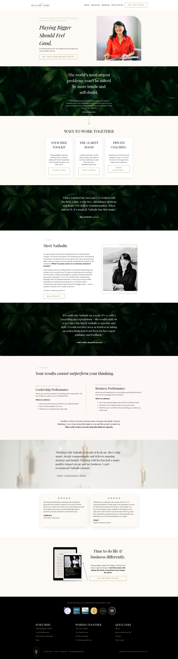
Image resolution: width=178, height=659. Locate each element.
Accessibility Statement (76, 651)
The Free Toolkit (81, 628)
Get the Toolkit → (59, 171)
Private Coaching (81, 636)
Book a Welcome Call (123, 632)
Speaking (105, 5)
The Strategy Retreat (83, 640)
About (86, 5)
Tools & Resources (42, 632)
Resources (95, 5)
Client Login (119, 640)
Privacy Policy (48, 651)
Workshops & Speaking (44, 636)
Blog (37, 640)
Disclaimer (63, 651)
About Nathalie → (54, 296)
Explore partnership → (119, 169)
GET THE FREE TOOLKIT (108, 578)
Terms (56, 651)
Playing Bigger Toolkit (44, 628)
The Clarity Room (81, 632)
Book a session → (89, 171)
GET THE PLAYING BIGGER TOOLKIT (58, 57)
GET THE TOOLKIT (136, 5)
